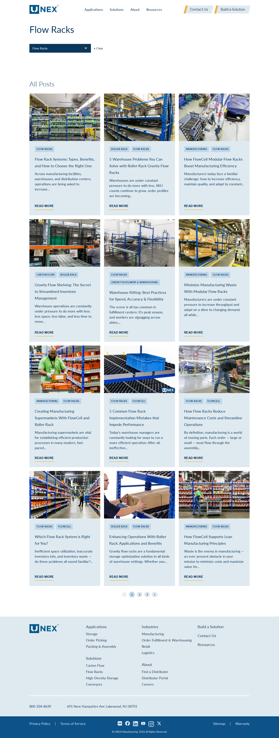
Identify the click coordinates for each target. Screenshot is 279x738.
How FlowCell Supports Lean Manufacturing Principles (208, 540)
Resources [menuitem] (154, 9)
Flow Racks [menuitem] (94, 671)
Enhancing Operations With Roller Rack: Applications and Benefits (137, 540)
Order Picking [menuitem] (96, 640)
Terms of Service (73, 723)
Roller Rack (119, 149)
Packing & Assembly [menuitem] (101, 646)
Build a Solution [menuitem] (211, 626)
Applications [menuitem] (93, 9)
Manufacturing (196, 149)
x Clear (98, 48)
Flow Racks (44, 149)
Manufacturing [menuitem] (153, 633)
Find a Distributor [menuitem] (155, 671)
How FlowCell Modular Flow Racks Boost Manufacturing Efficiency (213, 162)
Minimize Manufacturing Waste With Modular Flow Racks (210, 288)
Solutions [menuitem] (117, 9)
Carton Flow (46, 274)
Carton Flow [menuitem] (95, 665)
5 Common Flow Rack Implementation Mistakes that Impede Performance (134, 417)
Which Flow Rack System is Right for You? (62, 540)
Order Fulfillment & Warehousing (134, 282)
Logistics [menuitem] (148, 652)
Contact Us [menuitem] (207, 635)
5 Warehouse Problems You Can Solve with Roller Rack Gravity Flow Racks (139, 165)
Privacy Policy (39, 723)
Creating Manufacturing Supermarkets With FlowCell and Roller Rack (62, 417)
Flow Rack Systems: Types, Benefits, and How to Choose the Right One (65, 162)
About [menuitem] (135, 9)
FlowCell (139, 401)
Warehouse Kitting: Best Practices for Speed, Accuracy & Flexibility (137, 296)
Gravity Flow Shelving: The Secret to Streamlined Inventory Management (63, 291)
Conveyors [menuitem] (94, 684)
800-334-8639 (40, 706)
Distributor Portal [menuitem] (155, 677)
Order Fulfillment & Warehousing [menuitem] (167, 640)
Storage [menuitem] (92, 633)
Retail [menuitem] (146, 646)
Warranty (242, 723)
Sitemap (219, 723)
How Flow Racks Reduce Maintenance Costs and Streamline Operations (213, 417)
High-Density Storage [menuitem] (102, 677)
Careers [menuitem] (148, 684)
